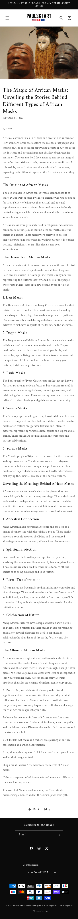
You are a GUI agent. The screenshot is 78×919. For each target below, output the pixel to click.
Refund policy (50, 905)
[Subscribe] (59, 835)
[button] (7, 18)
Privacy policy (66, 905)
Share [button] (9, 128)
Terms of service (40, 911)
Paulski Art (18, 905)
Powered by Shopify (32, 905)
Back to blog (41, 809)
